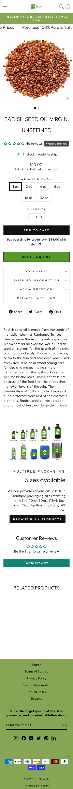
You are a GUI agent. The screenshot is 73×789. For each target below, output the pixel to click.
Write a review (36, 563)
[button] (14, 143)
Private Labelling (36, 298)
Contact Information (36, 685)
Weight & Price (37, 178)
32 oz (44, 197)
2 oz (29, 186)
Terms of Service (36, 671)
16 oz (28, 197)
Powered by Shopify (36, 785)
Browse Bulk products (37, 519)
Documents (36, 271)
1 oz (15, 186)
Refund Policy (36, 692)
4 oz (43, 186)
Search (36, 665)
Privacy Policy (36, 678)
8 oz (57, 186)
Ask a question (36, 289)
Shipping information (36, 280)
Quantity (36, 209)
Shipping (20, 169)
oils (48, 491)
